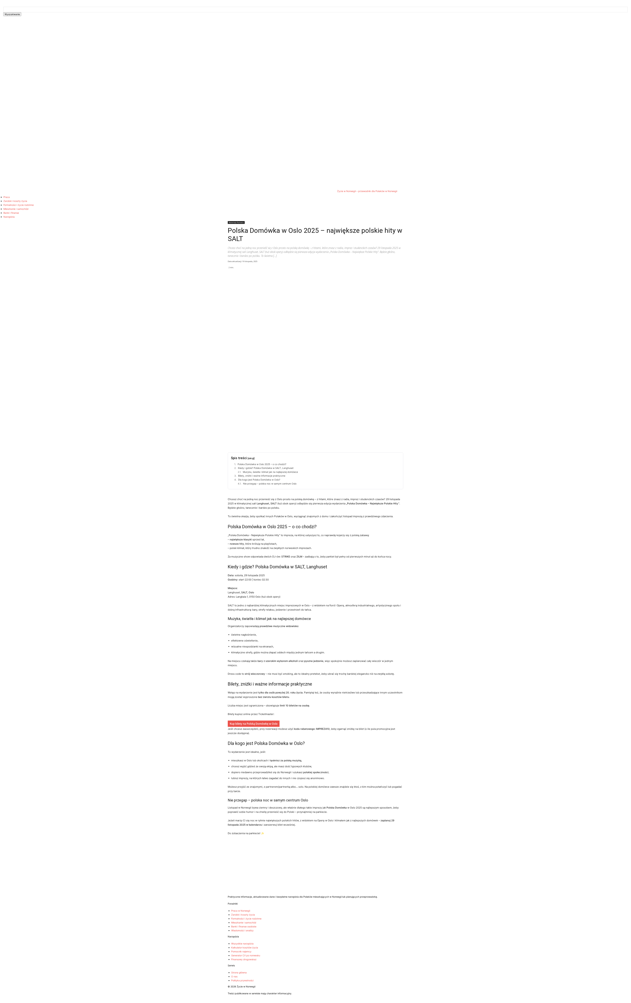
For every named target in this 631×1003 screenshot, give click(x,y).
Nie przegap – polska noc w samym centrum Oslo (269, 483)
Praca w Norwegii (240, 910)
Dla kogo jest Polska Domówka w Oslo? (259, 479)
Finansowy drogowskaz (244, 959)
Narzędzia (9, 216)
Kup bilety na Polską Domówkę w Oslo (254, 723)
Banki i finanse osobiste (243, 926)
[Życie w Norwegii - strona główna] (315, 893)
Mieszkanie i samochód (15, 208)
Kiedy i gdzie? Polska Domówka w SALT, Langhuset (265, 468)
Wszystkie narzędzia (242, 943)
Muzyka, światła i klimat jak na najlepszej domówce (270, 472)
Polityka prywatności (242, 980)
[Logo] (168, 106)
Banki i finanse (11, 212)
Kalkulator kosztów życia (244, 947)
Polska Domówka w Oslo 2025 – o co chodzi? (262, 464)
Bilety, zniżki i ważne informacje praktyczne (261, 475)
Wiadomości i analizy (242, 930)
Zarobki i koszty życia (15, 201)
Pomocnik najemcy (241, 951)
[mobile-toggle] (1, 21)
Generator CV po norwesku (245, 955)
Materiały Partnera (236, 222)
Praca (6, 197)
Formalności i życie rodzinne (18, 205)
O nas (234, 976)
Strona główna (239, 972)
